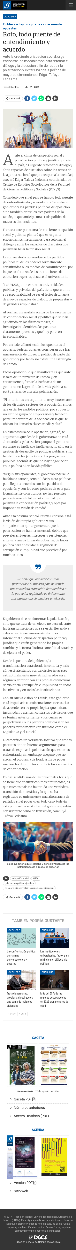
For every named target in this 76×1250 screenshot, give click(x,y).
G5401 (36, 878)
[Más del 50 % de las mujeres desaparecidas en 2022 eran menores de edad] (54, 980)
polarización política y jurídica (19, 883)
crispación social (20, 878)
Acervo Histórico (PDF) (30, 1116)
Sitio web (19, 1191)
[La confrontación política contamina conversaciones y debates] (21, 938)
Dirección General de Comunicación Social (38, 1242)
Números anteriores (28, 1107)
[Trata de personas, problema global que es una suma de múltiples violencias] (21, 980)
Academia (10, 16)
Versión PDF (22, 1183)
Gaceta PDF (21, 1099)
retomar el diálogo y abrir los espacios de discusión (29, 888)
